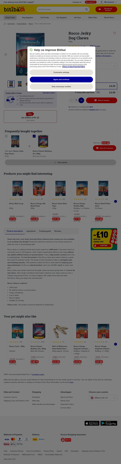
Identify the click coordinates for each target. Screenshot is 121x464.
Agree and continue (61, 79)
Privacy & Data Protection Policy (74, 66)
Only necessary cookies (61, 86)
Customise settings (61, 72)
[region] (61, 68)
